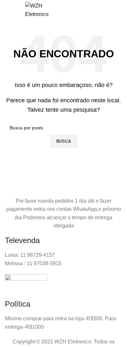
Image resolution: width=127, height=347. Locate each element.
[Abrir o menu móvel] (12, 10)
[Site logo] (37, 9)
